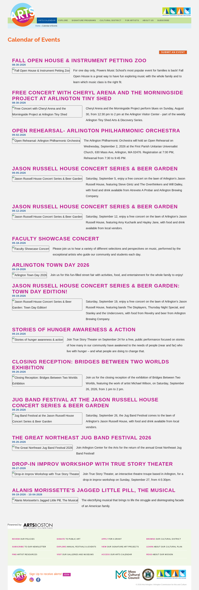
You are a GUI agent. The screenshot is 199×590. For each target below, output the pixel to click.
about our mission (159, 554)
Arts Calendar (47, 20)
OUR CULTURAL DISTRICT (163, 539)
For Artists (132, 20)
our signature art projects (120, 547)
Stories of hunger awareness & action (74, 329)
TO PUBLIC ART (68, 539)
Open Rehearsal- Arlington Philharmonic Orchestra (96, 130)
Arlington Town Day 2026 (50, 265)
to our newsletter (29, 547)
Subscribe (163, 20)
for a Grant (112, 539)
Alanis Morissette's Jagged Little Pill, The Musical (94, 490)
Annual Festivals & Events (76, 547)
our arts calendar (117, 554)
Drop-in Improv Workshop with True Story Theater (92, 464)
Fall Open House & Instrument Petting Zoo (79, 60)
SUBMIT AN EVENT (173, 52)
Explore (63, 20)
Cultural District (110, 20)
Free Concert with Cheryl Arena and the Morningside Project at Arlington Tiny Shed (97, 95)
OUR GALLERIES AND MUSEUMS (75, 554)
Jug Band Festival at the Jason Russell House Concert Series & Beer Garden (85, 402)
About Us (148, 20)
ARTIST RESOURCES (24, 554)
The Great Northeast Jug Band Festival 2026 (81, 437)
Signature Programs (84, 20)
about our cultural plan (164, 547)
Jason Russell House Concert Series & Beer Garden (95, 168)
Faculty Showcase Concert (55, 238)
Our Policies (23, 539)
